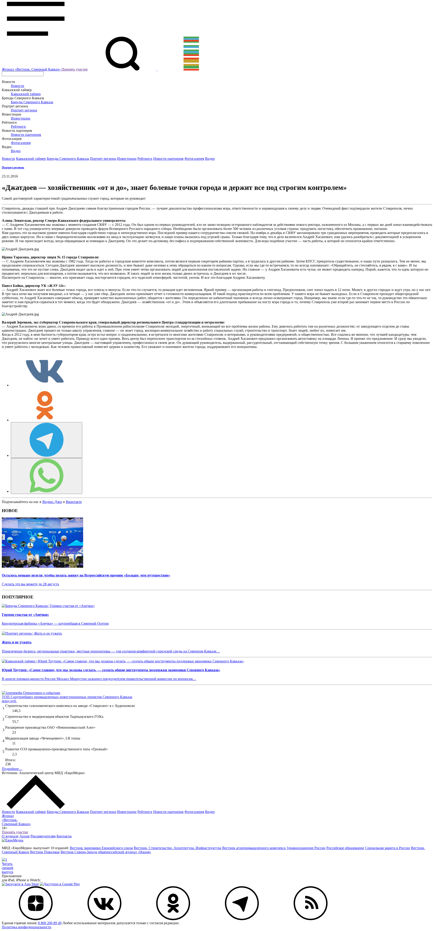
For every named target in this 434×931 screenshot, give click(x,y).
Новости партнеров (26, 135)
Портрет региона (24, 110)
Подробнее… (12, 769)
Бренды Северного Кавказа (32, 102)
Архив (24, 836)
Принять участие (74, 69)
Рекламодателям (43, 836)
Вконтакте (74, 502)
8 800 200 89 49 (49, 923)
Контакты (64, 836)
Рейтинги (18, 126)
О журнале (10, 836)
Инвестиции (20, 118)
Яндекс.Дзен (52, 502)
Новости (17, 86)
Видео (16, 151)
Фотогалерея (21, 143)
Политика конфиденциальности (26, 927)
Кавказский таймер (26, 94)
